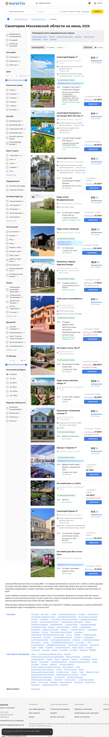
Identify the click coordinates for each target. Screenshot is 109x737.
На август (82, 614)
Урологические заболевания (41, 677)
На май (33, 647)
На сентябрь (79, 642)
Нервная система (92, 672)
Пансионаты (35, 689)
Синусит (74, 672)
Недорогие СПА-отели (50, 629)
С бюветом (49, 647)
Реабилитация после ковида (41, 680)
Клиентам (33, 704)
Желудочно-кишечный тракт (79, 662)
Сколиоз (59, 669)
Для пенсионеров (63, 627)
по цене (59, 47)
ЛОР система (43, 682)
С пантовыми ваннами (39, 640)
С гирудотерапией (89, 635)
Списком (89, 47)
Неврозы (74, 659)
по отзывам (50, 47)
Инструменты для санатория (86, 713)
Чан (12, 171)
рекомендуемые (38, 47)
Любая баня (16, 155)
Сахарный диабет (37, 659)
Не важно (13, 374)
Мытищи (78, 37)
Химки (45, 39)
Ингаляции (15, 209)
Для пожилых (36, 642)
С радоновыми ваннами (88, 619)
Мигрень (44, 664)
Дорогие (51, 627)
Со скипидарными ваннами (60, 640)
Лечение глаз (90, 682)
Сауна (13, 163)
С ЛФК (88, 642)
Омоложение (15, 217)
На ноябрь (73, 650)
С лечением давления (59, 662)
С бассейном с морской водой (61, 632)
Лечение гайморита (66, 664)
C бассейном (94, 645)
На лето (69, 635)
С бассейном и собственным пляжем (63, 619)
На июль (88, 622)
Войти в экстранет (82, 717)
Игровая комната (17, 333)
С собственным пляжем (90, 640)
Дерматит (53, 664)
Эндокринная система (50, 685)
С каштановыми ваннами (62, 637)
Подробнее (93, 104)
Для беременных (56, 624)
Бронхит (67, 654)
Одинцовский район (39, 37)
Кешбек (53, 713)
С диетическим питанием (49, 622)
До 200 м (13, 383)
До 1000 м (13, 391)
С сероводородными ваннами (62, 642)
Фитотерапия (16, 205)
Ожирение (64, 685)
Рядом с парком (77, 647)
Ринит (81, 672)
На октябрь (64, 650)
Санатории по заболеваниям (18, 654)
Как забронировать (37, 709)
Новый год (83, 650)
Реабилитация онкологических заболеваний (47, 657)
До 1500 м (13, 395)
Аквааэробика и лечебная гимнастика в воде (47, 635)
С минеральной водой (88, 624)
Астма (78, 667)
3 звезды (77, 635)
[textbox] (47, 11)
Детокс (94, 659)
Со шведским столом (38, 627)
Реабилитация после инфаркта (42, 669)
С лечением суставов (86, 680)
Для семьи (45, 614)
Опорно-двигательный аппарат (42, 672)
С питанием (35, 650)
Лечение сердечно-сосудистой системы (45, 667)
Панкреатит (35, 685)
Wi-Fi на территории (15, 307)
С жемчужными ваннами (67, 614)
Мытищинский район (65, 37)
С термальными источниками (72, 622)
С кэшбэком (78, 632)
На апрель (47, 637)
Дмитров (53, 39)
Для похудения (68, 667)
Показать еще (64, 71)
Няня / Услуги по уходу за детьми (17, 337)
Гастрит (83, 674)
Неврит (95, 662)
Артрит (33, 682)
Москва (52, 37)
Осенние (34, 619)
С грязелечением (71, 624)
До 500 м (13, 387)
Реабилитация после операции (42, 674)
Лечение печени (63, 672)
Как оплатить (34, 713)
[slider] (6, 80)
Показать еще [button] (11, 175)
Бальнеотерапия (17, 201)
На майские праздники (39, 624)
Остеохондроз (85, 659)
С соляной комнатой (77, 629)
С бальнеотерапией (62, 647)
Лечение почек (70, 680)
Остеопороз (86, 657)
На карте (100, 47)
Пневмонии (58, 680)
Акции (31, 717)
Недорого (64, 629)
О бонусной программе (60, 709)
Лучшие (54, 650)
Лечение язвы (59, 677)
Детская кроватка (17, 342)
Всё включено (93, 614)
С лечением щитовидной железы (50, 654)
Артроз (81, 669)
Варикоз (34, 662)
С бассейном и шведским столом (43, 617)
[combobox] (47, 11)
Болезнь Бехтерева (73, 657)
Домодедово (36, 39)
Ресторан (14, 312)
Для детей (45, 650)
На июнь (45, 632)
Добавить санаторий (83, 709)
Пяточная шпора (70, 669)
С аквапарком (92, 629)
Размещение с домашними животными (15, 289)
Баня (13, 159)
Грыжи (56, 659)
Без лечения (35, 629)
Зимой (40, 647)
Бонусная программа (59, 704)
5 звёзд (53, 614)
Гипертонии (78, 682)
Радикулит (65, 659)
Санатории (11, 614)
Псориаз (49, 659)
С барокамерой (85, 627)
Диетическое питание (15, 302)
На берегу (77, 637)
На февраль (44, 619)
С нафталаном (88, 637)
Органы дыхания (66, 682)
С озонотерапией (37, 645)
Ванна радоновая (17, 213)
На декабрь (35, 632)
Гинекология (44, 662)
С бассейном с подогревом (77, 645)
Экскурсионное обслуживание (16, 296)
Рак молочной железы (75, 677)
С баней (75, 627)
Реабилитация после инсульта (67, 674)
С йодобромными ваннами (56, 645)
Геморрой (53, 682)
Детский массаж (17, 346)
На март (46, 642)
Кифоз (33, 654)
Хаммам (14, 167)
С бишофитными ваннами (66, 617)
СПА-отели (35, 614)
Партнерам (79, 704)
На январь (76, 640)
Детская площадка (15, 328)
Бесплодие (35, 664)
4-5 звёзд (89, 647)
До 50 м (13, 378)
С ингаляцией (36, 637)
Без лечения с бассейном (87, 617)
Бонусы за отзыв (57, 717)
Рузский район (89, 37)
